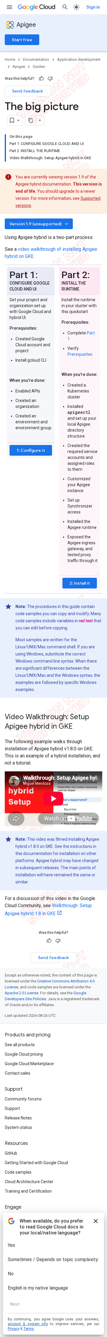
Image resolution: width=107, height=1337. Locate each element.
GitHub (11, 1153)
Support (12, 1108)
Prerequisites (79, 354)
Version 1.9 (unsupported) (39, 223)
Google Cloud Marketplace (29, 1063)
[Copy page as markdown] (30, 120)
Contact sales (17, 1073)
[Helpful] (41, 78)
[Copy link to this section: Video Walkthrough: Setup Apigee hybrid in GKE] (80, 726)
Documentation (36, 59)
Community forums (23, 1099)
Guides (39, 66)
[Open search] (65, 7)
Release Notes (18, 1118)
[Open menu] (9, 7)
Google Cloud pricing (24, 1054)
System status (18, 1127)
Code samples (18, 1172)
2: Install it (80, 583)
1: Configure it (31, 450)
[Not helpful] (50, 78)
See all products (20, 1044)
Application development (78, 59)
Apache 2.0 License (21, 993)
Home (10, 59)
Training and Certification (28, 1191)
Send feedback (27, 91)
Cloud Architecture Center (29, 1181)
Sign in (93, 7)
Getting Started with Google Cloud (36, 1162)
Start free (22, 39)
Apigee (26, 24)
